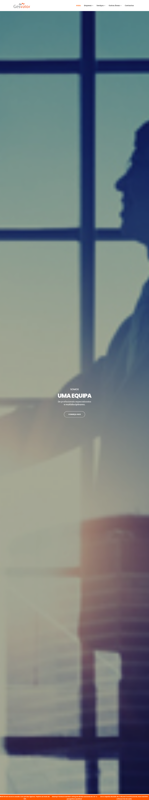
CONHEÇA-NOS (74, 414)
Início (78, 5)
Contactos (129, 5)
